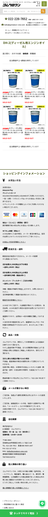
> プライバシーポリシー (12, 501)
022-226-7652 (17, 19)
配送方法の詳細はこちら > (12, 300)
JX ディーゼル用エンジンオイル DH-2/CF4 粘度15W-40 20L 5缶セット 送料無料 (35, 131)
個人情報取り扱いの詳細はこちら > (16, 488)
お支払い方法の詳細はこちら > (14, 242)
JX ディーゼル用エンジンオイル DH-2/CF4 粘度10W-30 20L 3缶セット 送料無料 (13, 95)
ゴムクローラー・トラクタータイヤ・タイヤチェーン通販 (19, 2)
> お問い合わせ (8, 508)
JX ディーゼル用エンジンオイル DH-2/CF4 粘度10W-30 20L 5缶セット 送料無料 (13, 131)
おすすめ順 (16, 53)
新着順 (33, 53)
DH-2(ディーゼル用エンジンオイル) (17, 33)
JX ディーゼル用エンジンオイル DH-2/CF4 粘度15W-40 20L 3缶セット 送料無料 (35, 95)
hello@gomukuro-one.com (14, 25)
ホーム (7, 30)
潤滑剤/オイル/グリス (19, 30)
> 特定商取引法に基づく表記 (13, 504)
